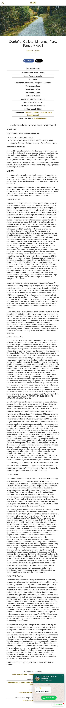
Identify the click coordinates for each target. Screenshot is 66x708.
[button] (63, 675)
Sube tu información (30, 674)
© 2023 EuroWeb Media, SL (33, 700)
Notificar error (17, 674)
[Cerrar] (3, 3)
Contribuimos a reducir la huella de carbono (24, 682)
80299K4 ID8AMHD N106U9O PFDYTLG (33, 693)
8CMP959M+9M (40, 118)
